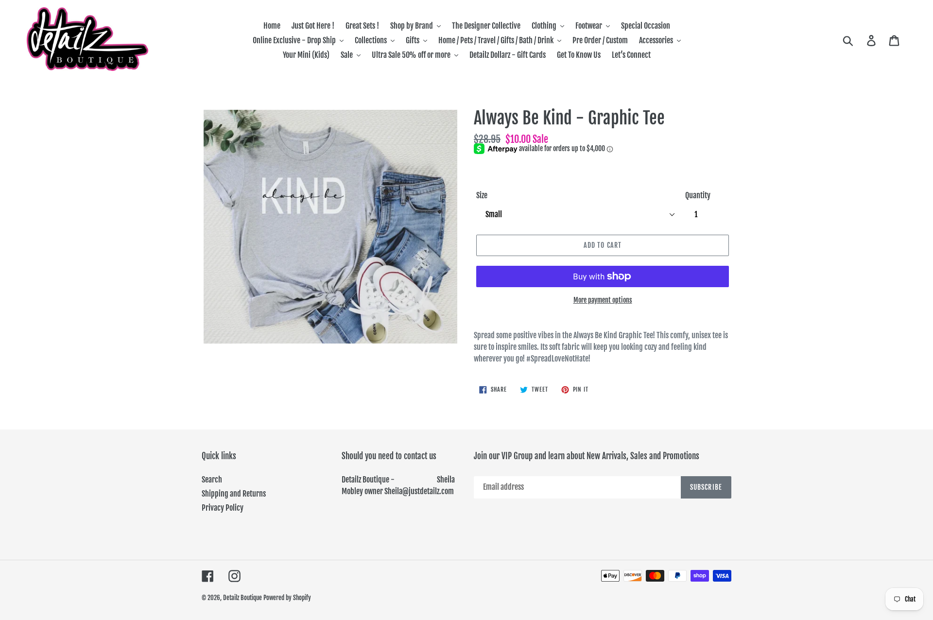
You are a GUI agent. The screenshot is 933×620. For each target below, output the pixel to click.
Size (481, 195)
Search (212, 479)
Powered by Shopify (287, 598)
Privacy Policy (222, 508)
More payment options (602, 300)
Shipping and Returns (234, 494)
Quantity (697, 195)
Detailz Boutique (242, 598)
